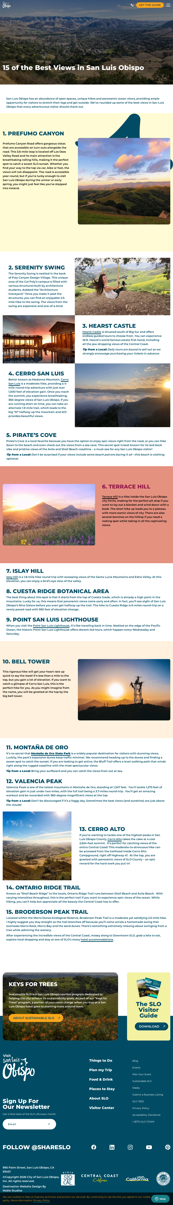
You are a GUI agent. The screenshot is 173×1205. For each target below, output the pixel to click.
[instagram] (130, 1147)
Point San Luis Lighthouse (51, 625)
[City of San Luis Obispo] (163, 1179)
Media (136, 1087)
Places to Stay (102, 1089)
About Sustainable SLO (33, 1018)
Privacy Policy (140, 1108)
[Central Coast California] (99, 1179)
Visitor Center (101, 1107)
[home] (7, 5)
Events (136, 1067)
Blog (135, 1060)
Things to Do (100, 1060)
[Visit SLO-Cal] (68, 1179)
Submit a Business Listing (147, 1094)
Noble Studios (12, 1190)
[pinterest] (167, 1147)
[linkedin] (112, 1147)
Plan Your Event (141, 1074)
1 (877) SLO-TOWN (143, 1121)
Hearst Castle (91, 331)
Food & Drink (101, 1079)
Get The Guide (150, 5)
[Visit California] (137, 1179)
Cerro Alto (115, 839)
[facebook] (93, 1147)
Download (149, 1026)
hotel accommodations (97, 939)
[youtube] (149, 1147)
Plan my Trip (100, 1070)
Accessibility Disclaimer (146, 1114)
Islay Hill (12, 577)
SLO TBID (138, 1101)
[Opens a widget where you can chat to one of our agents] (160, 1199)
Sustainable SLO (142, 1081)
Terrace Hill (110, 496)
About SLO (98, 1098)
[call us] (132, 5)
